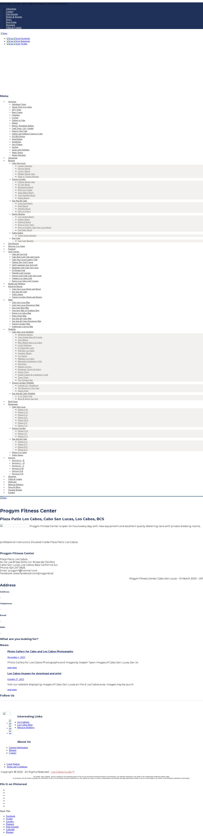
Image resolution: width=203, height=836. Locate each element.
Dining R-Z (23, 450)
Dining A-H (23, 431)
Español (11, 492)
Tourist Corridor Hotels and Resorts (27, 297)
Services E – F (18, 466)
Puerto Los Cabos (19, 452)
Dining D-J (22, 444)
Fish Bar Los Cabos (26, 351)
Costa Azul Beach (25, 203)
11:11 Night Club (25, 396)
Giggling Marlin (25, 353)
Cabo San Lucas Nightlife (23, 332)
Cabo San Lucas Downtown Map (26, 305)
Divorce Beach (24, 168)
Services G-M (17, 468)
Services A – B (18, 460)
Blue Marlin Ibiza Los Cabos (30, 343)
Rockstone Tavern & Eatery (29, 369)
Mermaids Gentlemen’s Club (30, 361)
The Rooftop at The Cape (28, 388)
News (8, 19)
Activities (12, 102)
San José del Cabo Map (21, 318)
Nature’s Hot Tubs (19, 131)
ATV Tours (16, 110)
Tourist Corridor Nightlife (23, 383)
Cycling (15, 118)
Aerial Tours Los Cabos (22, 107)
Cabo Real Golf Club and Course (26, 257)
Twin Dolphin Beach (26, 195)
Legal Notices (13, 764)
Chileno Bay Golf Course (22, 262)
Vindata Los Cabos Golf (22, 278)
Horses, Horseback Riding (23, 126)
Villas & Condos (14, 27)
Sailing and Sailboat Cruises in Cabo (27, 134)
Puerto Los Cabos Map (21, 313)
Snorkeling (16, 142)
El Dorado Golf (18, 270)
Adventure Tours (19, 104)
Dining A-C (23, 442)
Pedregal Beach (24, 222)
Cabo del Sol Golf (19, 254)
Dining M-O (23, 420)
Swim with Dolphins (20, 150)
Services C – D (18, 463)
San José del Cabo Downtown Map (26, 321)
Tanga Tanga (23, 377)
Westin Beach (23, 198)
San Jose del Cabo (19, 292)
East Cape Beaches (25, 241)
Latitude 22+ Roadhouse (28, 385)
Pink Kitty (22, 364)
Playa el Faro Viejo (26, 225)
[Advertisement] (101, 70)
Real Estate (11, 22)
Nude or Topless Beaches (28, 177)
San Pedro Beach (25, 230)
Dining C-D (23, 412)
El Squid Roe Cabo (26, 348)
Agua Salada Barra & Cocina (30, 337)
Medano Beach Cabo (26, 174)
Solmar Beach (24, 219)
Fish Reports (12, 14)
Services (11, 458)
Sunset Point (23, 391)
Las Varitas (22, 356)
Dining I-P (22, 434)
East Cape (16, 238)
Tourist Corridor (19, 179)
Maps (10, 300)
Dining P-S (22, 423)
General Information (18, 747)
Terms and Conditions (17, 766)
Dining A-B (23, 409)
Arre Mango (23, 340)
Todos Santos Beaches (27, 235)
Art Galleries (23, 722)
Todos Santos (17, 233)
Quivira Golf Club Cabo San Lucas (26, 276)
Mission (12, 750)
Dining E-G (23, 415)
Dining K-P (23, 447)
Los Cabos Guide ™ (63, 772)
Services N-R (17, 471)
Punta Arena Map (19, 316)
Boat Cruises (17, 112)
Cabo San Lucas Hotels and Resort (26, 289)
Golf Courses (13, 252)
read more (12, 667)
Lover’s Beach (24, 171)
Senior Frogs (23, 372)
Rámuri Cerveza (24, 367)
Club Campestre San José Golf (24, 265)
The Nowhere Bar (25, 380)
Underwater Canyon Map (22, 326)
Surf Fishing (17, 144)
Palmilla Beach (24, 209)
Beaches (11, 160)
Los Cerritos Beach (26, 217)
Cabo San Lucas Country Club (24, 260)
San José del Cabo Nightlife (23, 393)
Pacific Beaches (18, 214)
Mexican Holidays (25, 727)
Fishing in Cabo (18, 120)
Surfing (15, 147)
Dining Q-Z (23, 436)
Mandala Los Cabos (26, 359)
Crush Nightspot (25, 345)
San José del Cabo (19, 201)
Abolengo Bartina (25, 335)
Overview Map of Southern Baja (25, 310)
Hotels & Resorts (14, 17)
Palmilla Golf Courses (21, 273)
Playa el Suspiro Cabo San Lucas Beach (34, 227)
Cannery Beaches (25, 166)
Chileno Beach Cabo (26, 182)
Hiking (15, 123)
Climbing (16, 115)
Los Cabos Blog (25, 725)
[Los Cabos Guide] (4, 33)
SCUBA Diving (18, 136)
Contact (9, 11)
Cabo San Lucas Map (21, 302)
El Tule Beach (24, 185)
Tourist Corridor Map (21, 324)
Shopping (10, 25)
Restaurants (13, 404)
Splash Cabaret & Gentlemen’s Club (33, 375)
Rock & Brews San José (28, 399)
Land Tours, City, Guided (22, 128)
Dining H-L (23, 418)
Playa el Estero (24, 211)
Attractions (11, 9)
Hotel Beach (23, 206)
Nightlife (12, 329)
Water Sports (17, 152)
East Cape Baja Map (20, 308)
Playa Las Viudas (25, 190)
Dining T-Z (22, 426)
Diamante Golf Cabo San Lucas (25, 268)
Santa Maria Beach (26, 193)
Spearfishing (17, 139)
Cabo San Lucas (18, 163)
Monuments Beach (25, 187)
